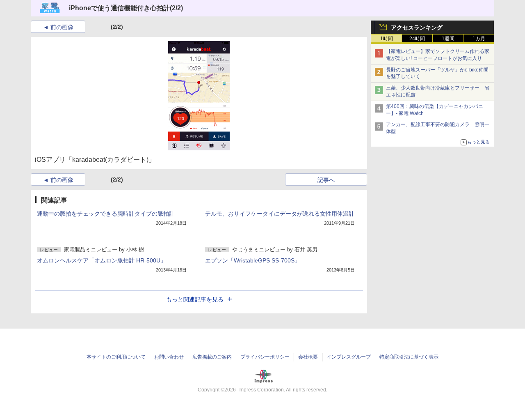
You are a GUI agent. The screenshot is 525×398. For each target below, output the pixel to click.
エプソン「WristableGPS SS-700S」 (252, 260)
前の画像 (61, 27)
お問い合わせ (169, 357)
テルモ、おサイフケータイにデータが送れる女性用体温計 (279, 213)
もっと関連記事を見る (195, 299)
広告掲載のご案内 (212, 357)
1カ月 (478, 38)
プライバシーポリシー (265, 357)
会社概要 (308, 357)
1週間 (448, 38)
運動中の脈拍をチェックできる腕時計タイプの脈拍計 (106, 213)
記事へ (326, 180)
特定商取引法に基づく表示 (408, 357)
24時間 (417, 38)
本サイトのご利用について (116, 357)
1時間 (386, 38)
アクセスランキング (417, 27)
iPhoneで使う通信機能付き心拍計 (119, 8)
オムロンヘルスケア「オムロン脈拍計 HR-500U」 (101, 260)
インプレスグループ (348, 357)
